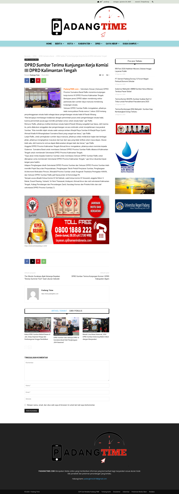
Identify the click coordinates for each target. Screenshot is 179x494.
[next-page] (29, 347)
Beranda (27, 56)
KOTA (70, 43)
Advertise (126, 492)
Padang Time (34, 75)
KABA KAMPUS (130, 43)
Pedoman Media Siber (139, 492)
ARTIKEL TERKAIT (59, 311)
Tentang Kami (106, 492)
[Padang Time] (89, 22)
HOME (49, 43)
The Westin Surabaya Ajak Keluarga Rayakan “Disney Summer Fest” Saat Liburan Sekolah (42, 277)
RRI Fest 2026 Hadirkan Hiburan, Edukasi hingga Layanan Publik (133, 70)
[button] (153, 2)
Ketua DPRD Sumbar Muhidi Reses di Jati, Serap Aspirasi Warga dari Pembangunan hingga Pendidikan (37, 336)
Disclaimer (116, 492)
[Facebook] (26, 80)
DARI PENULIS (75, 311)
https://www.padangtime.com (49, 293)
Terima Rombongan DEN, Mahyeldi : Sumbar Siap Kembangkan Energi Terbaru (134, 110)
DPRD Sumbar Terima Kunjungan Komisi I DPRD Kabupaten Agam (90, 277)
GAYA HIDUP (111, 43)
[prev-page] (26, 347)
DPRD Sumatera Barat (46, 56)
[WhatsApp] (43, 80)
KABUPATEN (84, 43)
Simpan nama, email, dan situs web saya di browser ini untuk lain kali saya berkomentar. (61, 405)
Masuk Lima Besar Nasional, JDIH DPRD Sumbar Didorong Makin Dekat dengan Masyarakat (96, 336)
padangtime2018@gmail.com (95, 479)
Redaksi (152, 492)
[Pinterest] (38, 80)
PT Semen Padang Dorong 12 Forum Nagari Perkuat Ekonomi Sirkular (132, 80)
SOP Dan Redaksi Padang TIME (88, 492)
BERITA (58, 43)
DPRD (97, 43)
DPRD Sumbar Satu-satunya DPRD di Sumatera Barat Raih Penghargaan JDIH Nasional (66, 340)
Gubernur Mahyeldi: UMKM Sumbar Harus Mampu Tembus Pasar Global (134, 90)
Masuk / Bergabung (142, 2)
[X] (32, 80)
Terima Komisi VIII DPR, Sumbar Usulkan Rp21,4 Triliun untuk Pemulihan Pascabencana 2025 (133, 100)
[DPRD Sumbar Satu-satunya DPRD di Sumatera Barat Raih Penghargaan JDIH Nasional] (67, 326)
